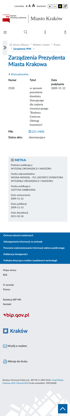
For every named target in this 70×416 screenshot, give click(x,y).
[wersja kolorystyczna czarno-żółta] (60, 6)
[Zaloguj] (65, 33)
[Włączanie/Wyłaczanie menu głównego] (5, 33)
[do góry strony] (62, 408)
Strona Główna (21, 45)
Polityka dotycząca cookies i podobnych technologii (30, 260)
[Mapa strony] (46, 33)
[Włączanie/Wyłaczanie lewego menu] (5, 48)
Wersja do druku (17, 361)
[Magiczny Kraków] (35, 333)
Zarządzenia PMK (22, 49)
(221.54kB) (37, 131)
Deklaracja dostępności (15, 254)
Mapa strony (9, 270)
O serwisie (8, 285)
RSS (5, 275)
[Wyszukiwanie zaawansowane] (25, 32)
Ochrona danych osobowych (18, 235)
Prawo (57, 45)
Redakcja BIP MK (12, 300)
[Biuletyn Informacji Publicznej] (35, 317)
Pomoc (6, 289)
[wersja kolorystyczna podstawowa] (50, 6)
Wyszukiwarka (19, 74)
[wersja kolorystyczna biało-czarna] (55, 6)
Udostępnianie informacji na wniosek (22, 242)
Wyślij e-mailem (17, 346)
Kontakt (7, 304)
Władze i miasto (41, 45)
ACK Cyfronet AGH (20, 383)
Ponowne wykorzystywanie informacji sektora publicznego (34, 248)
